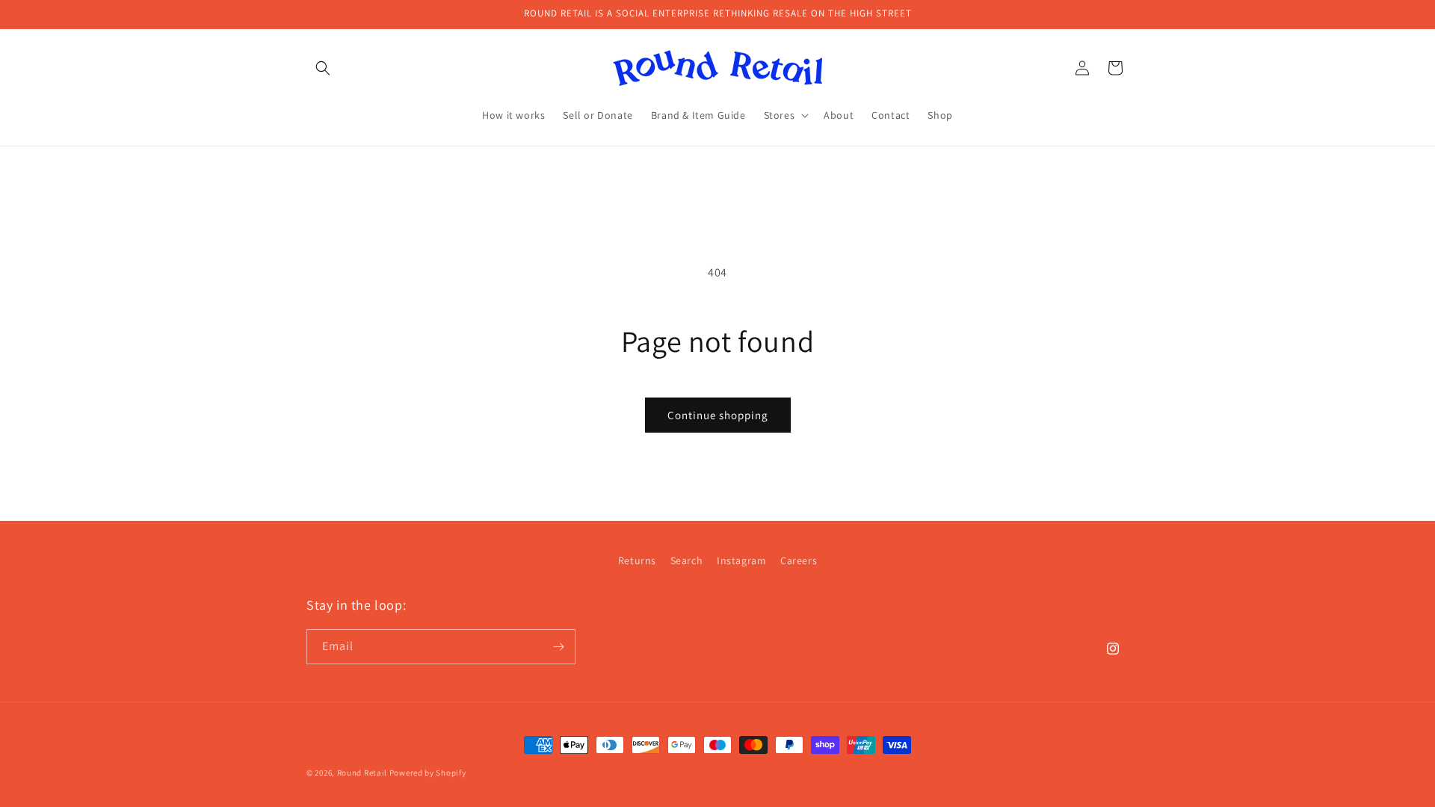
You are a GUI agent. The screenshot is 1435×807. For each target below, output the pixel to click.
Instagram (741, 560)
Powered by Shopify (427, 772)
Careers (798, 560)
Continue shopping (717, 415)
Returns (637, 560)
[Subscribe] (558, 646)
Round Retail (362, 772)
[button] (322, 68)
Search (686, 560)
